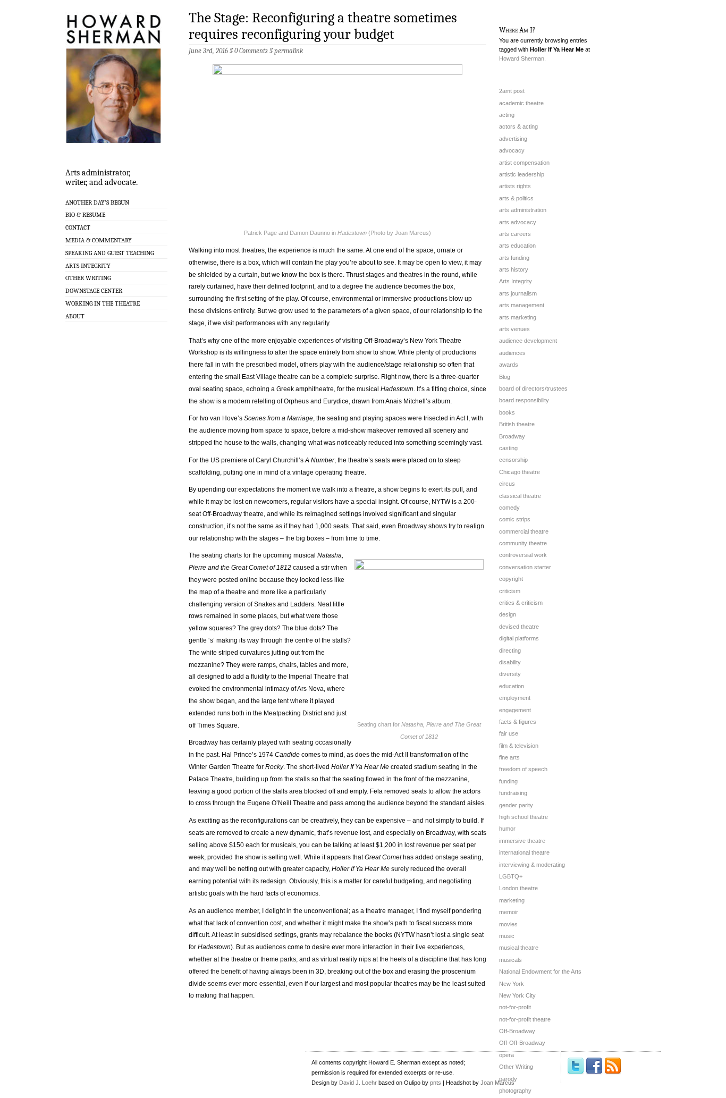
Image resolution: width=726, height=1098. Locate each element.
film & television (518, 745)
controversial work (523, 555)
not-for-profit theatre (525, 1019)
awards (508, 364)
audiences (512, 353)
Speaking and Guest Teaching (109, 253)
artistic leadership (521, 174)
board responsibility (524, 400)
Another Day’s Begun (97, 202)
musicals (510, 960)
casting (508, 448)
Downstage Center (93, 290)
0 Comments (251, 51)
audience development (528, 340)
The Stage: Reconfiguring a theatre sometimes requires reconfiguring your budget (323, 26)
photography (515, 1090)
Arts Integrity (88, 265)
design (507, 614)
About (75, 316)
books (507, 412)
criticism (509, 591)
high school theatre (523, 817)
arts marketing (517, 317)
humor (507, 828)
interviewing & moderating (532, 864)
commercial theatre (523, 531)
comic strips (514, 519)
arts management (521, 305)
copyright (511, 579)
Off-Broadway (517, 1031)
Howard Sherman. (522, 58)
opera (506, 1055)
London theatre (518, 888)
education (511, 686)
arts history (513, 269)
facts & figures (517, 722)
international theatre (524, 852)
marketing (512, 900)
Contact (77, 227)
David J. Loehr (358, 1082)
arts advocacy (517, 222)
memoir (508, 912)
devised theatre (519, 626)
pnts (435, 1082)
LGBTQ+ (510, 876)
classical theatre (520, 496)
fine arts (509, 757)
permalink (288, 51)
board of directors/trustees (533, 388)
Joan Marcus (497, 1082)
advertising (513, 139)
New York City (517, 995)
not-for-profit (515, 1007)
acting (506, 115)
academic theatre (521, 103)
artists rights (515, 186)
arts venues (514, 329)
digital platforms (519, 638)
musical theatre (518, 947)
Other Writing (88, 278)
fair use (508, 733)
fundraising (513, 793)
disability (510, 662)
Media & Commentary (98, 240)
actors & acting (518, 126)
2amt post (512, 91)
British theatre (517, 424)
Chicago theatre (519, 472)
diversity (510, 674)
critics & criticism (521, 602)
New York (511, 984)
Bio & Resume (85, 214)
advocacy (512, 150)
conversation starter (525, 567)
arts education (517, 245)
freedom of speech (523, 769)
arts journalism (518, 293)
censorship (513, 460)
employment (514, 698)
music (506, 936)
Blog (504, 377)
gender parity (516, 805)
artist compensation (524, 162)
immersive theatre (522, 841)
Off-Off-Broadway (522, 1043)
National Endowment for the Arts (540, 971)
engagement (515, 710)
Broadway (512, 436)
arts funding (514, 258)
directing (510, 650)
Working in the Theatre (102, 303)
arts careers (515, 234)
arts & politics (516, 198)
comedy (509, 507)
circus (507, 483)
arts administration (522, 210)
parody (508, 1079)
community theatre (523, 543)
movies (508, 924)
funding (508, 781)
